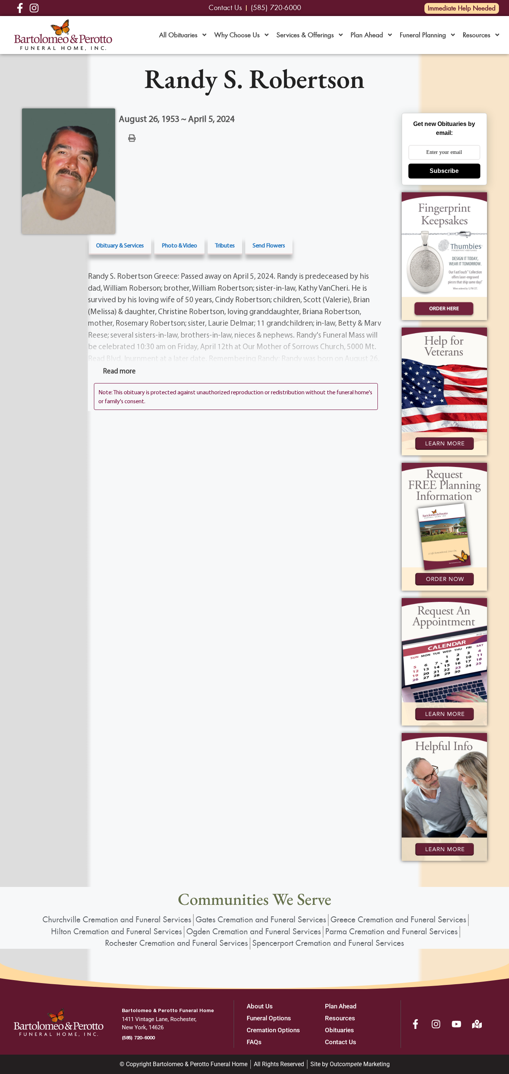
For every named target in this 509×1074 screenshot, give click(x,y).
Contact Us (340, 1042)
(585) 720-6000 (138, 1037)
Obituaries (339, 1030)
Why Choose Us (237, 35)
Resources (476, 35)
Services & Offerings (305, 35)
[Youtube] (456, 1024)
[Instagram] (436, 1024)
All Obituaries (178, 35)
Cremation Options (273, 1030)
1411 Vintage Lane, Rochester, (159, 1019)
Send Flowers (269, 245)
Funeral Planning (423, 35)
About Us (260, 1006)
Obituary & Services (120, 245)
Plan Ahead (367, 35)
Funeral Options (269, 1018)
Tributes (225, 245)
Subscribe (444, 171)
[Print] (131, 137)
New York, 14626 (143, 1027)
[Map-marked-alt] (477, 1024)
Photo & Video (179, 245)
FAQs (254, 1042)
